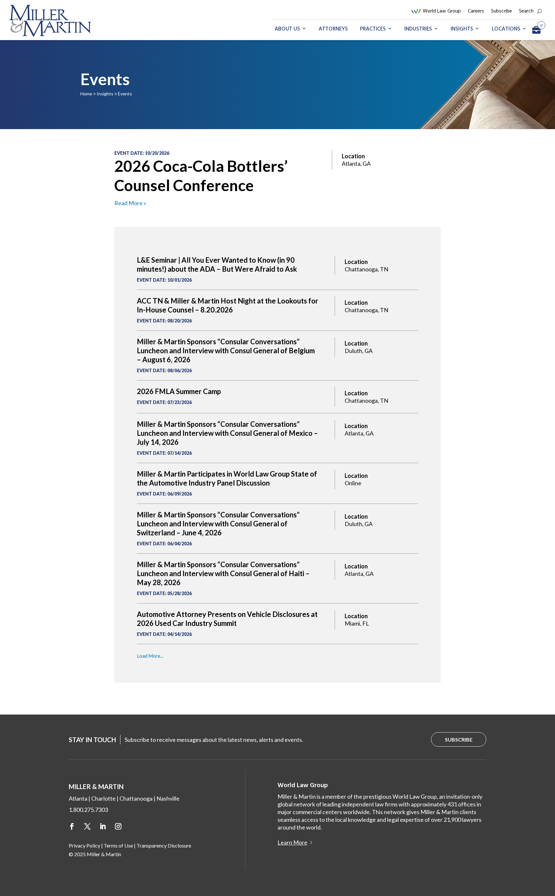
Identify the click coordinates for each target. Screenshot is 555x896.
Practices (373, 29)
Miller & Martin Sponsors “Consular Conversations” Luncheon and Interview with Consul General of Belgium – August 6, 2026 (226, 350)
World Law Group (442, 11)
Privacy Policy (84, 845)
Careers (476, 11)
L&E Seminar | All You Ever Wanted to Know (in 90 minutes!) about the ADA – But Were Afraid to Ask (217, 264)
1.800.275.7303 (88, 809)
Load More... (150, 656)
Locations (506, 29)
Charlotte (103, 798)
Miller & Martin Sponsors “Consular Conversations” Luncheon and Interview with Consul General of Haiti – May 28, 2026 (223, 573)
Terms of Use (118, 845)
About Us (287, 29)
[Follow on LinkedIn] (102, 826)
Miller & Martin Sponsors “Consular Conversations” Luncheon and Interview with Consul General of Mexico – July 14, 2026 (227, 433)
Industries (418, 29)
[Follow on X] (87, 826)
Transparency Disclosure (164, 845)
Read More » (130, 202)
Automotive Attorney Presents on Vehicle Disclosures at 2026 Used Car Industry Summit (227, 619)
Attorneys (333, 29)
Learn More (292, 842)
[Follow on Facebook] (72, 826)
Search (526, 11)
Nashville (168, 798)
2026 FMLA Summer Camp (179, 391)
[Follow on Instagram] (118, 826)
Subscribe (501, 11)
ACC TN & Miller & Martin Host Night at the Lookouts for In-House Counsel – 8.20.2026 (227, 305)
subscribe (458, 739)
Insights (462, 29)
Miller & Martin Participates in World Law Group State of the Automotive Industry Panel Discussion (227, 478)
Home (86, 93)
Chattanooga (136, 798)
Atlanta (78, 798)
